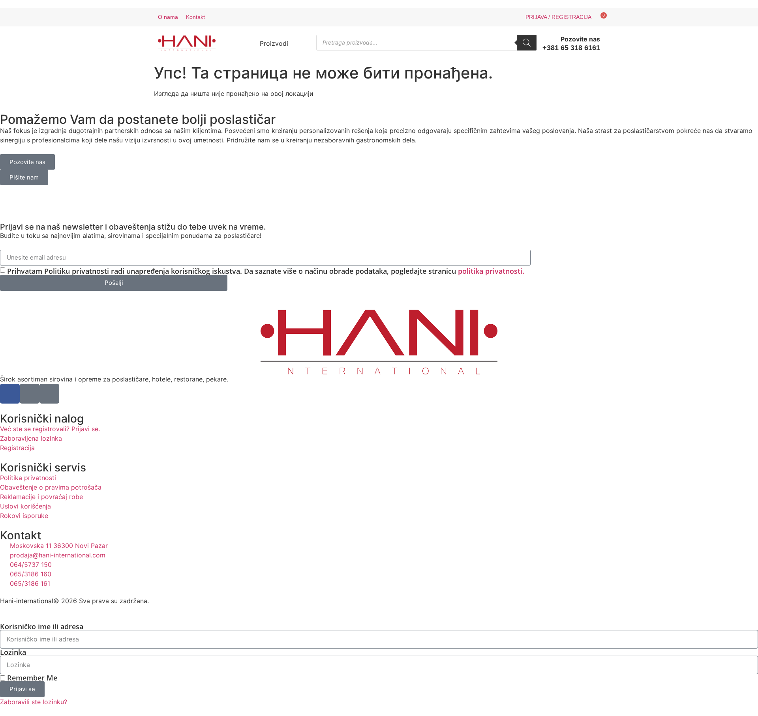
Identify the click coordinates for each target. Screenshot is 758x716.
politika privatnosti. (491, 271)
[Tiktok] (390, 17)
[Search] (527, 42)
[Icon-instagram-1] (378, 17)
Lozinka (13, 652)
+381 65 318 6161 (571, 48)
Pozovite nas (580, 39)
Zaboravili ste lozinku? (33, 702)
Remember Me (31, 677)
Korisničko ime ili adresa (41, 626)
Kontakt (195, 17)
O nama (168, 17)
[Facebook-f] (366, 17)
